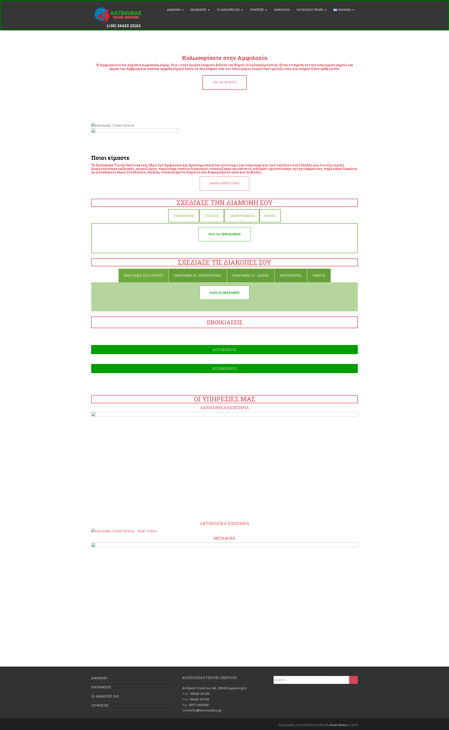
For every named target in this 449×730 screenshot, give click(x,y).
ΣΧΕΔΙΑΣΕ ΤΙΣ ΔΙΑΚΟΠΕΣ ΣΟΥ (224, 262)
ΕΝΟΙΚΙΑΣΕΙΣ (199, 10)
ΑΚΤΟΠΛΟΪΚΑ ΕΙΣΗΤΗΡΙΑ (225, 523)
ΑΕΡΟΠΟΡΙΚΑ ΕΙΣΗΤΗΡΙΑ (224, 407)
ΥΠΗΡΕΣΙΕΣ (257, 10)
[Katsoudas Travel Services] (118, 10)
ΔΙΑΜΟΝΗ (174, 10)
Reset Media (338, 725)
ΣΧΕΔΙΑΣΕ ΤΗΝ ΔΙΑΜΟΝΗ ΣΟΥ (225, 202)
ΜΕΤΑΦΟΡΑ (224, 538)
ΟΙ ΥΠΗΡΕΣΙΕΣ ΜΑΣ (224, 399)
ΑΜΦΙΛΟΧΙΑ (282, 10)
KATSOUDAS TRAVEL (310, 10)
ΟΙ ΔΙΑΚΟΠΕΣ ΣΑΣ (229, 10)
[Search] (353, 680)
